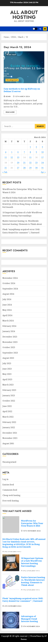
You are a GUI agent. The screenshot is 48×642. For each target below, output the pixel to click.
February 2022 (9, 422)
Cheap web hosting (11, 495)
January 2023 (8, 395)
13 (18, 157)
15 (30, 157)
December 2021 (9, 432)
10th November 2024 (32, 531)
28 (24, 167)
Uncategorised (12, 80)
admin (8, 97)
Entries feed (8, 484)
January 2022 (8, 427)
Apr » (43, 172)
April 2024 (7, 315)
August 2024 (8, 294)
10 (42, 152)
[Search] (40, 28)
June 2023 (7, 368)
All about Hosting (24, 15)
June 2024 (7, 304)
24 (42, 162)
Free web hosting (10, 500)
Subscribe (45, 29)
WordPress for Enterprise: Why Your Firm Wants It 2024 (32, 523)
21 (24, 162)
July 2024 (6, 299)
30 (36, 167)
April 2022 (7, 411)
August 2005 (8, 443)
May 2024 (6, 310)
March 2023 (8, 384)
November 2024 (9, 278)
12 (12, 157)
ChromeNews (35, 636)
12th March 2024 (22, 97)
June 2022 (7, 406)
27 (18, 167)
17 (42, 157)
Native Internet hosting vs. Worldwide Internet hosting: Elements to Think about (33, 581)
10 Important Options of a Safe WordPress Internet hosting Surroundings (32, 562)
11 (6, 157)
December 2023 (9, 336)
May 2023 (6, 374)
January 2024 (8, 331)
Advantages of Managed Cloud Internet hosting (29, 619)
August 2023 (8, 358)
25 (6, 167)
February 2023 (9, 390)
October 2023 (8, 347)
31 (42, 167)
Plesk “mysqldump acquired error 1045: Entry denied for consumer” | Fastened (22, 599)
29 (30, 167)
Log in (5, 479)
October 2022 (8, 400)
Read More (10, 112)
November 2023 (9, 342)
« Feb (4, 172)
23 (36, 162)
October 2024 (8, 283)
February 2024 (9, 326)
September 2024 (10, 288)
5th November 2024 (31, 627)
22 (30, 162)
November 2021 (9, 438)
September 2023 (10, 352)
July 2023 (6, 363)
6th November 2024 (13, 606)
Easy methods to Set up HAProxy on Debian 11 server (22, 90)
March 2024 (8, 320)
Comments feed (9, 490)
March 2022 (8, 416)
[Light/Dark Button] (35, 29)
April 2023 (7, 379)
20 (18, 162)
